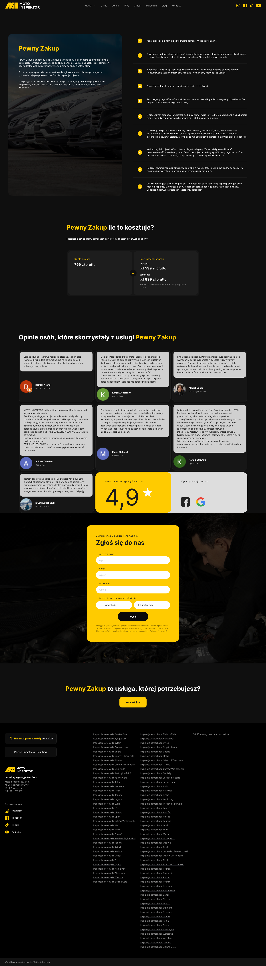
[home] (22, 5)
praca (137, 5)
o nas (104, 5)
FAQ (126, 5)
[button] (90, 5)
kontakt (176, 5)
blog (164, 5)
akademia (151, 5)
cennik (115, 5)
